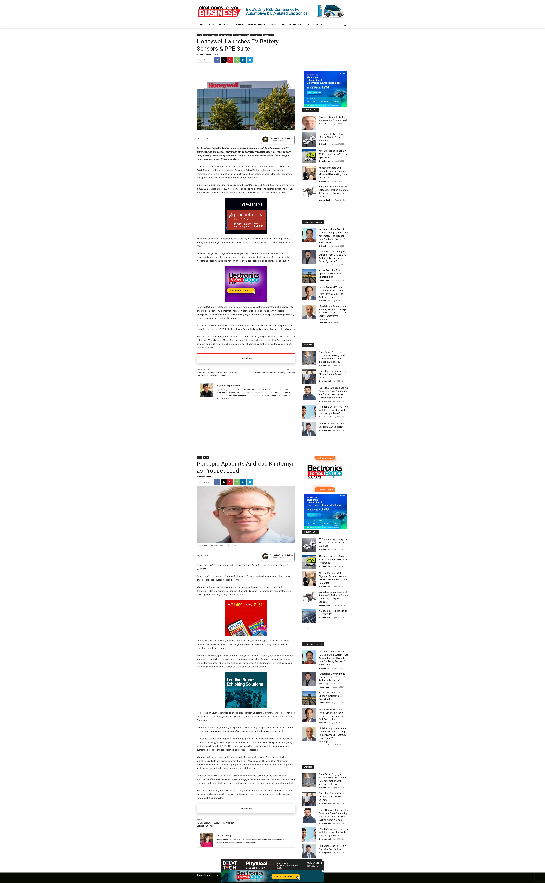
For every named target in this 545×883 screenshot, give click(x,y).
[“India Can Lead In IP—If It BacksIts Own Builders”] (309, 429)
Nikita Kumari (324, 161)
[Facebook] (217, 60)
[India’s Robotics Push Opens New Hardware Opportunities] (309, 276)
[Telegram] (250, 60)
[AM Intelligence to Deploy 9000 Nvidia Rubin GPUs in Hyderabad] (309, 156)
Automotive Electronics (241, 35)
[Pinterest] (230, 60)
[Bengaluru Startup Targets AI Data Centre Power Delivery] (309, 376)
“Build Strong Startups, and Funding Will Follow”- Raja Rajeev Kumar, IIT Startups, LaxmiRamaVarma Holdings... (333, 313)
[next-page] (308, 206)
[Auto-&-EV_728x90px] (295, 17)
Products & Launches (210, 35)
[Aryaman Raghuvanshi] (206, 391)
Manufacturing (269, 35)
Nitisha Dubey (324, 124)
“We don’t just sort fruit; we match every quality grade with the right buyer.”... (333, 410)
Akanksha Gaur (325, 323)
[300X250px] (246, 232)
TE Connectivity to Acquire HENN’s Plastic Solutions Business (333, 137)
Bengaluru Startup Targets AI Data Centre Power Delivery (332, 374)
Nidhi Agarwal (325, 381)
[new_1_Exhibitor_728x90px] (272, 881)
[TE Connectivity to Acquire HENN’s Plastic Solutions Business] (309, 139)
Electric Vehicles (256, 35)
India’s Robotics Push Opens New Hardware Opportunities (330, 273)
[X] (224, 60)
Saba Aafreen (324, 265)
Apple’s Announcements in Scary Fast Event (275, 372)
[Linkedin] (243, 60)
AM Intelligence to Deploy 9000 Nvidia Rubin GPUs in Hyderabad (333, 154)
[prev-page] (304, 206)
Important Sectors (225, 35)
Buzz (199, 35)
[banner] (325, 106)
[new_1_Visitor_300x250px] (246, 301)
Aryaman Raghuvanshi (208, 54)
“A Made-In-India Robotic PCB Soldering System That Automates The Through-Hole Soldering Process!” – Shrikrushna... (333, 236)
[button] (344, 24)
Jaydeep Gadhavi (326, 200)
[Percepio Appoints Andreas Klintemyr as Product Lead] (309, 123)
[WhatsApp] (237, 60)
